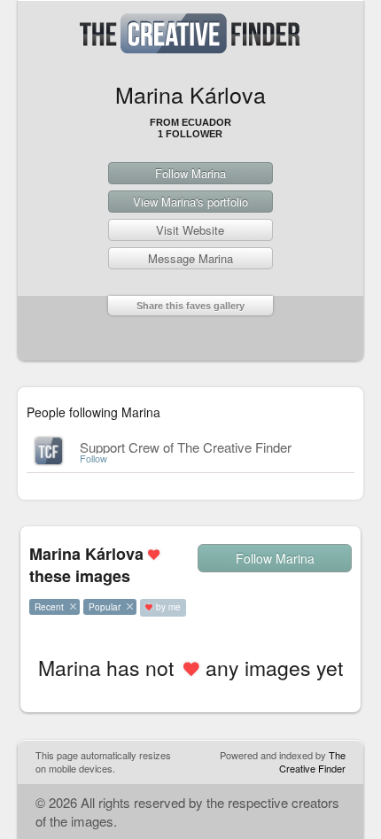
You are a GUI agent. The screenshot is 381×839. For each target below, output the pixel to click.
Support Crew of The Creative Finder (186, 447)
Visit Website (190, 229)
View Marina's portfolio (190, 201)
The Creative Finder (312, 761)
